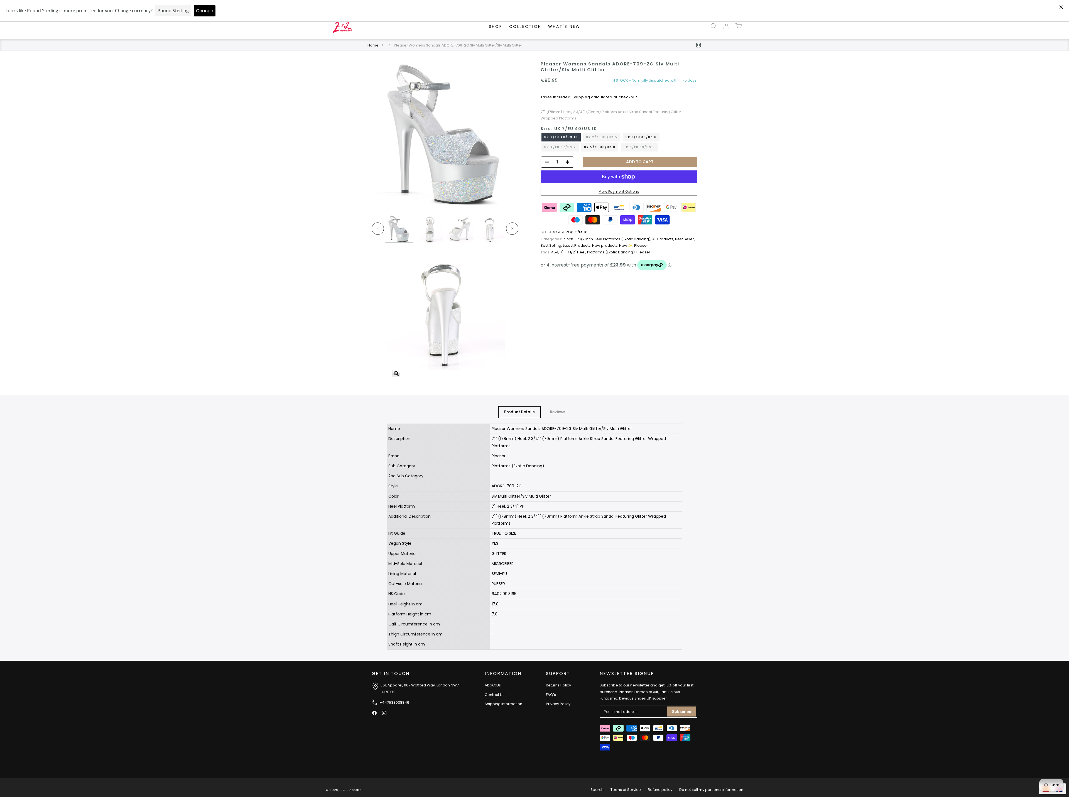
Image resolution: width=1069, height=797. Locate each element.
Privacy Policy (558, 704)
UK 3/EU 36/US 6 (641, 137)
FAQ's (551, 694)
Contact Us (494, 694)
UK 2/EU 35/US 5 (603, 138)
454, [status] (550, 252)
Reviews (557, 412)
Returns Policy (558, 685)
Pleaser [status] (641, 245)
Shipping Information (503, 704)
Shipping (581, 97)
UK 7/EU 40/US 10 (561, 137)
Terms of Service (625, 789)
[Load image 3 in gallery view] (460, 229)
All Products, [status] (663, 239)
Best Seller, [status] (685, 239)
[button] (714, 26)
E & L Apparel (351, 790)
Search (597, 789)
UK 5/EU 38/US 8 (600, 147)
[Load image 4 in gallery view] (490, 229)
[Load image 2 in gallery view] (429, 229)
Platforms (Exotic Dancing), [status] (611, 252)
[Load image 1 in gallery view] (399, 229)
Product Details (519, 412)
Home (373, 45)
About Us (493, 685)
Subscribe (681, 711)
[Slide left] (378, 229)
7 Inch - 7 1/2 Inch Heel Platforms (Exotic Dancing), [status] (596, 239)
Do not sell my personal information (711, 789)
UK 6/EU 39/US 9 (641, 148)
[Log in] (726, 26)
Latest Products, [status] (577, 245)
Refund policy (660, 789)
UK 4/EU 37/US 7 (561, 148)
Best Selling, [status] (552, 245)
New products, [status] (605, 245)
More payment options (619, 191)
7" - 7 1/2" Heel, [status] (573, 252)
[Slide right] (512, 229)
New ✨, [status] (626, 245)
